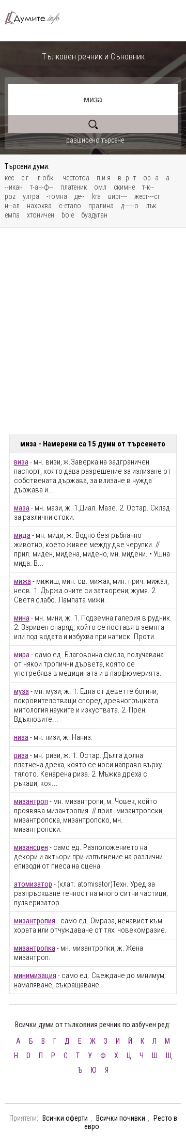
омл (100, 187)
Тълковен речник (36, 17)
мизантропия (34, 920)
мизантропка (34, 948)
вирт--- (117, 196)
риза (21, 755)
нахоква (39, 206)
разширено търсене (95, 140)
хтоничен (40, 215)
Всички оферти (65, 1118)
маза (21, 508)
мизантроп (31, 801)
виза (21, 462)
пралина (101, 206)
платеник (73, 187)
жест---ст (147, 196)
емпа (12, 215)
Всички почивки (120, 1118)
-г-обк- (45, 178)
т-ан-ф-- (41, 187)
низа (21, 737)
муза (21, 691)
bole (67, 215)
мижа (22, 581)
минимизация (35, 975)
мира (21, 654)
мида (22, 535)
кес (9, 178)
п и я (104, 178)
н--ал (12, 206)
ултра (31, 196)
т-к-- (148, 187)
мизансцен (31, 847)
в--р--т (127, 178)
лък (151, 206)
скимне (124, 187)
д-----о (129, 206)
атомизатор (33, 884)
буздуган (94, 215)
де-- (79, 196)
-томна (57, 196)
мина (21, 618)
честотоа (76, 178)
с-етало (70, 206)
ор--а (151, 178)
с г (24, 178)
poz (10, 196)
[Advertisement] (93, 331)
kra (96, 196)
